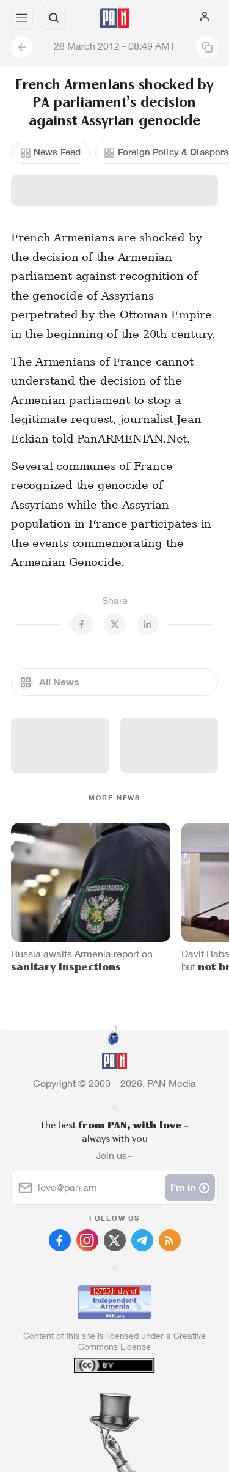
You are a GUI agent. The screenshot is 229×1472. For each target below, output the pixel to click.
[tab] (89, 1398)
